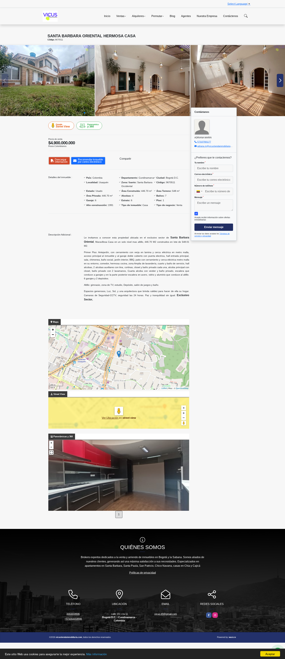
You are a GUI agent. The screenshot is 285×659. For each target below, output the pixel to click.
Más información (96, 654)
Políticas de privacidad (142, 572)
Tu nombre (200, 162)
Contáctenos (230, 16)
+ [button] (53, 330)
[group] (47, 80)
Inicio (107, 16)
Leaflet (164, 388)
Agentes (186, 16)
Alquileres (138, 16)
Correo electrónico (203, 174)
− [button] (53, 335)
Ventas (120, 16)
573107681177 (204, 142)
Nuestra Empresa (207, 16)
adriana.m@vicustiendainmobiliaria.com (216, 146)
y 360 (93, 125)
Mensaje (199, 197)
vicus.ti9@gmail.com (165, 614)
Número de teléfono (204, 185)
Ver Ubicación (110, 417)
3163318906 (73, 614)
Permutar (156, 16)
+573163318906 (73, 618)
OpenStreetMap (182, 388)
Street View (63, 125)
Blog (172, 16)
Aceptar (270, 654)
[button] (84, 112)
